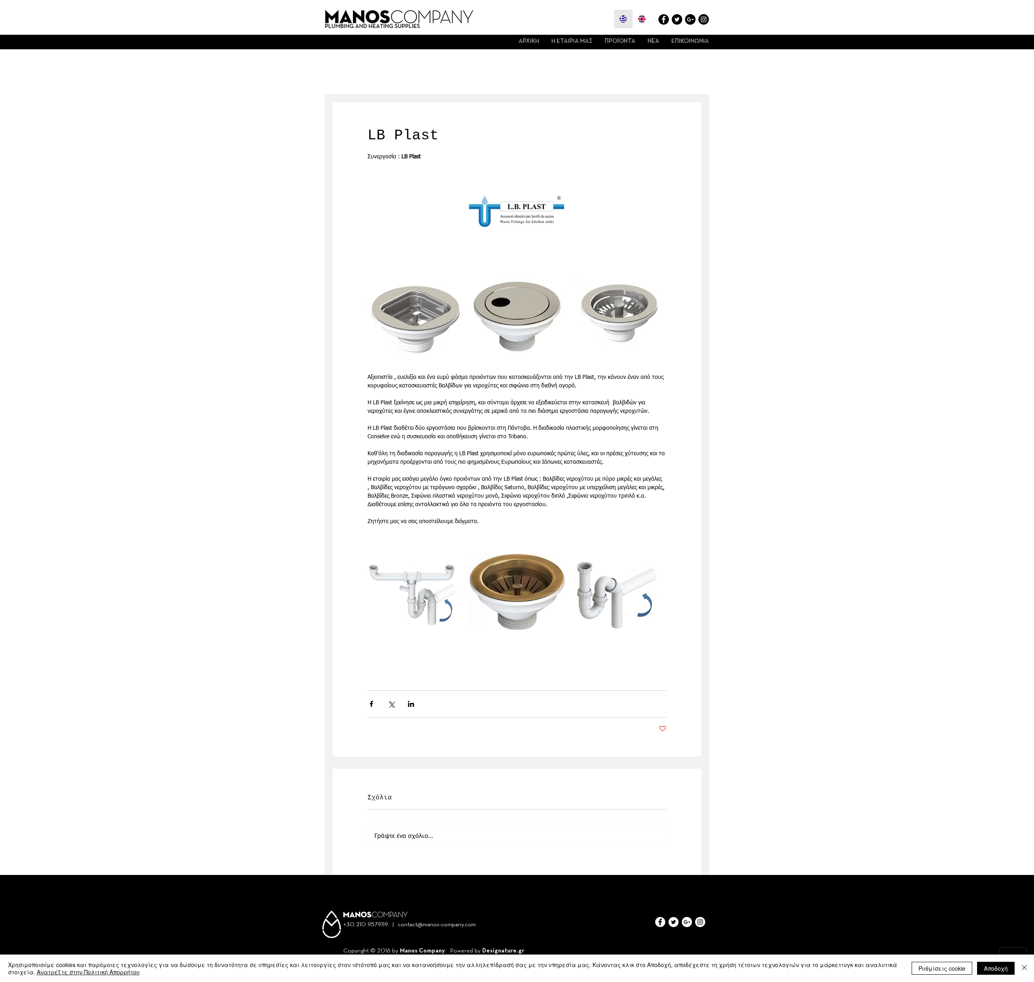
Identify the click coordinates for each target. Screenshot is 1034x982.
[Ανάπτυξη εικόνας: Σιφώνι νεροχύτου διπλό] (416, 591)
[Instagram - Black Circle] (703, 19)
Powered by (466, 951)
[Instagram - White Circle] (700, 922)
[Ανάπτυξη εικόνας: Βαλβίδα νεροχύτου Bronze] (517, 591)
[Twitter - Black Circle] (677, 19)
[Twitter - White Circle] (673, 922)
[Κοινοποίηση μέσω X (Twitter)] (391, 704)
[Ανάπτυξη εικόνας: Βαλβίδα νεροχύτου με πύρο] (618, 316)
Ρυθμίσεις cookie (941, 968)
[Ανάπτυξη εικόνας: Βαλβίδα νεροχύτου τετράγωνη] (416, 316)
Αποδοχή (996, 968)
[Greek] (623, 19)
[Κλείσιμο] (1024, 968)
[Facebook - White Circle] (660, 922)
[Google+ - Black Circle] (690, 19)
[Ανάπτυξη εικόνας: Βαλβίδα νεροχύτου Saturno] (517, 316)
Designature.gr (503, 951)
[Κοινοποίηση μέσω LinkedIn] (411, 704)
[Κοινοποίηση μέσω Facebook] (371, 704)
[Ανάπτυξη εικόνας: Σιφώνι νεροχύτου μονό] (618, 591)
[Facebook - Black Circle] (663, 19)
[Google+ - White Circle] (687, 922)
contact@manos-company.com (437, 924)
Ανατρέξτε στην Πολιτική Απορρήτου (88, 972)
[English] (642, 19)
